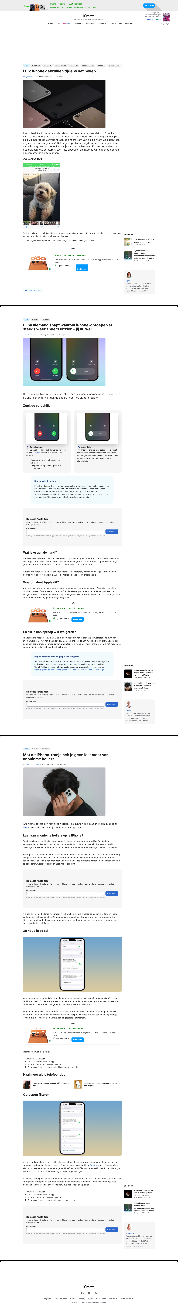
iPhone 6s (74, 65)
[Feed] (96, 1293)
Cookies (73, 1299)
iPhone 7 (101, 65)
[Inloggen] (167, 23)
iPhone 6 (47, 65)
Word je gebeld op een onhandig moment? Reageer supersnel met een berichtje (69, 670)
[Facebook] (82, 1293)
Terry (28, 77)
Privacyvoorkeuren (127, 1299)
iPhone (35, 319)
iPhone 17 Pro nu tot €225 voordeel (70, 255)
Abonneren (151, 19)
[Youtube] (89, 1293)
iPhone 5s (36, 65)
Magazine (47, 1299)
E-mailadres (31, 529)
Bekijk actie (149, 5)
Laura (29, 335)
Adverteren (113, 1299)
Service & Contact (60, 1299)
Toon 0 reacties (34, 290)
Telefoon (45, 319)
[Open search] (162, 23)
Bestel (158, 19)
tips (26, 65)
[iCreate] (89, 16)
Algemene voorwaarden (97, 1299)
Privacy (82, 1299)
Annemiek (31, 764)
